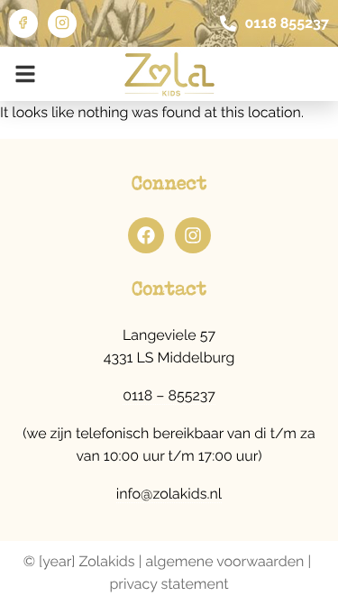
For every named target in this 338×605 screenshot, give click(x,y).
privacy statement (168, 583)
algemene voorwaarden (224, 561)
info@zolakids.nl (169, 493)
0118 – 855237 (169, 395)
